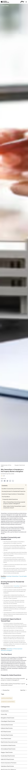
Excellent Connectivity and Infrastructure (13, 488)
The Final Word (6, 496)
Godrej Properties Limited (8, 473)
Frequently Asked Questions (10, 499)
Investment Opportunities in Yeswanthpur (13, 494)
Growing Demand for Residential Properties (13, 491)
